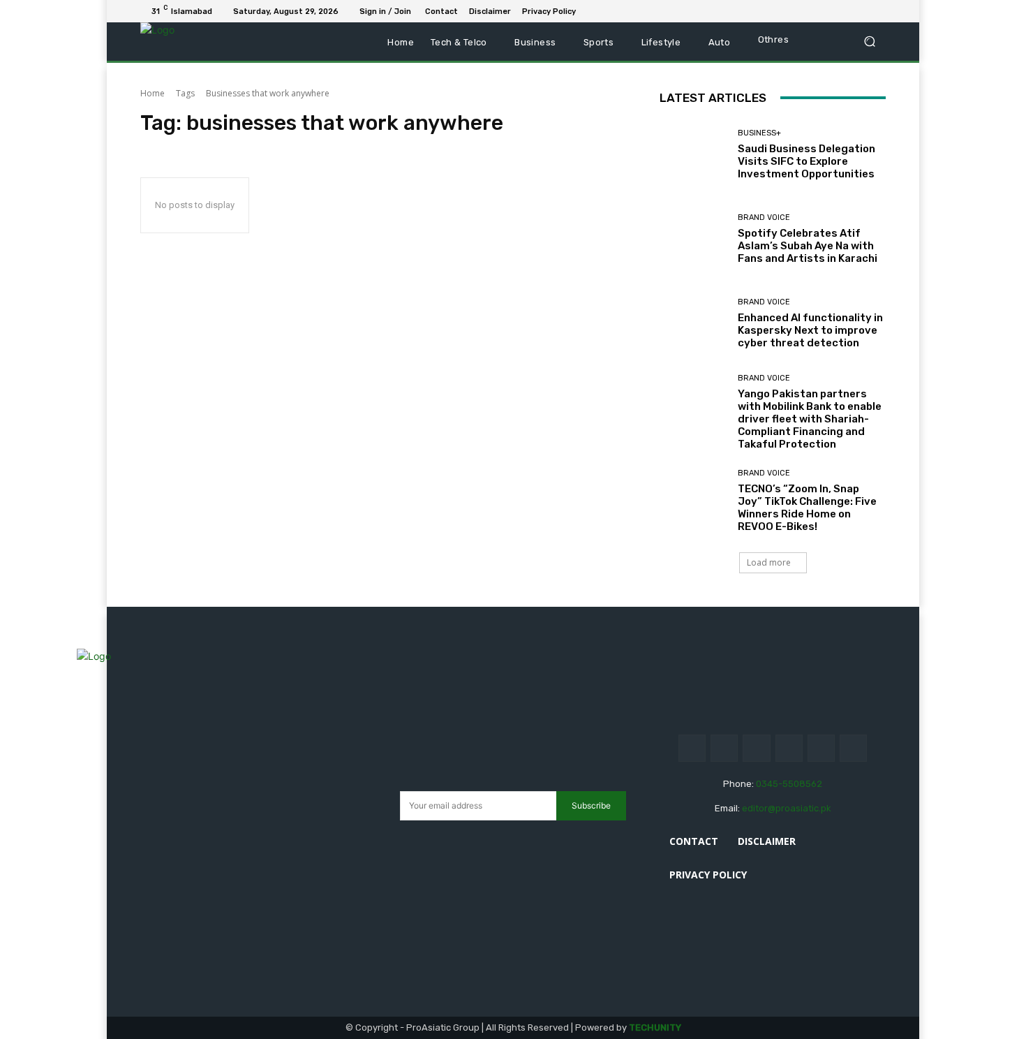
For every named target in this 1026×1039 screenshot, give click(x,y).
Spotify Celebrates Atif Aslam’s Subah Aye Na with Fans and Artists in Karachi (807, 246)
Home (152, 93)
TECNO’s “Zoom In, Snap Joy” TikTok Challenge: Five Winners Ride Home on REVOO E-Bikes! (807, 507)
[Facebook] (810, 11)
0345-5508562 (789, 784)
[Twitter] (860, 11)
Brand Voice (764, 217)
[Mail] (843, 11)
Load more (769, 562)
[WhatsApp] (877, 11)
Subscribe (591, 805)
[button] (869, 41)
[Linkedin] (827, 11)
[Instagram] (724, 748)
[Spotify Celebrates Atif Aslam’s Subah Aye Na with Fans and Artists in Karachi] (693, 239)
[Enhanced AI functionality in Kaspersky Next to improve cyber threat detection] (693, 324)
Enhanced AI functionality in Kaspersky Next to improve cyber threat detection (810, 330)
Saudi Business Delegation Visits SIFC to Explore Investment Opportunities (806, 161)
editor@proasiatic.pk (786, 808)
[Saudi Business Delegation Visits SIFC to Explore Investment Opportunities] (693, 155)
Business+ (759, 133)
